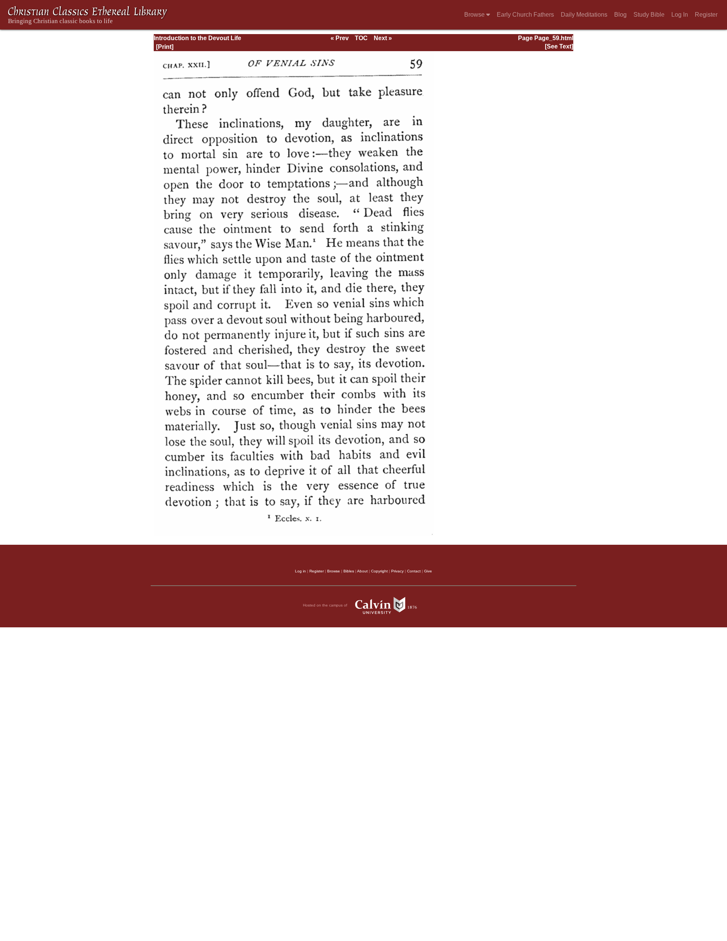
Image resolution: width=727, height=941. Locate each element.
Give (428, 571)
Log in (300, 571)
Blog (620, 14)
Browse (475, 14)
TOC (361, 38)
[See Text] (559, 46)
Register (706, 14)
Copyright (379, 571)
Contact (414, 571)
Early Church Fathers (525, 14)
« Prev (340, 38)
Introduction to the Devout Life (197, 38)
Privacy (397, 571)
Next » (383, 38)
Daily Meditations (584, 14)
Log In (679, 14)
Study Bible (649, 14)
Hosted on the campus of (325, 605)
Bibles (348, 571)
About (362, 571)
